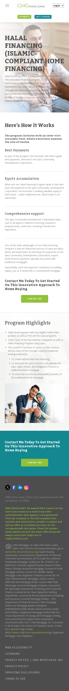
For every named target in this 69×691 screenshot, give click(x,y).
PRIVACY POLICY (16, 666)
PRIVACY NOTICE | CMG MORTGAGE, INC (34, 660)
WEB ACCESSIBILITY (19, 647)
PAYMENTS (24, 16)
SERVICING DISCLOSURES (22, 672)
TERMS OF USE (15, 678)
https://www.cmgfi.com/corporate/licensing (28, 632)
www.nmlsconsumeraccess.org (21, 551)
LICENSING (12, 653)
